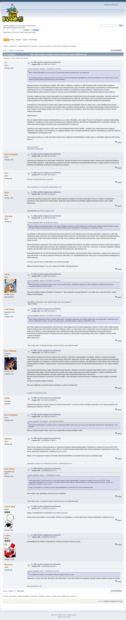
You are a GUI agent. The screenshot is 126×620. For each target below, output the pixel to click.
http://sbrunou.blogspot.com (45, 210)
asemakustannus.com (65, 463)
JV (5, 63)
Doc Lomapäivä (11, 154)
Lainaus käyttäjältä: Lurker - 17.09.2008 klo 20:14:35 (43, 571)
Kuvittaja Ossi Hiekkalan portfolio (37, 393)
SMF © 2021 (62, 615)
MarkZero (8, 565)
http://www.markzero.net (34, 586)
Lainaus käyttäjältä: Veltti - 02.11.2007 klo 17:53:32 (42, 222)
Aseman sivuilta (61, 451)
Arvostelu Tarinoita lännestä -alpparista (40, 179)
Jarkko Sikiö (9, 507)
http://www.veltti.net (33, 147)
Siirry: (99, 601)
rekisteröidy (32, 25)
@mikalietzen (31, 463)
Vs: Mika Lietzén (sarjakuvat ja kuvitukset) (46, 62)
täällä (112, 517)
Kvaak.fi (107, 5)
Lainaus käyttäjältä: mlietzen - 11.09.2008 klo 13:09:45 (43, 475)
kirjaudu (24, 25)
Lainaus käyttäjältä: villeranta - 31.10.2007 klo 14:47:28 (44, 69)
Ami (6, 173)
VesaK (7, 274)
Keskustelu (114, 5)
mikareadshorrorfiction (50, 463)
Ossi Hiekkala (10, 351)
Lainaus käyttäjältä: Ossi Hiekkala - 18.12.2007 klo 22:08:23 (45, 421)
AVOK (7, 398)
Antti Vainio (9, 309)
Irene (6, 192)
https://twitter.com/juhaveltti (35, 149)
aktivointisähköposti (12, 27)
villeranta (8, 216)
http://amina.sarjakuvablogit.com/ (51, 187)
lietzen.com (39, 463)
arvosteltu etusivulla (60, 513)
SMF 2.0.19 (54, 615)
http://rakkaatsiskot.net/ (34, 187)
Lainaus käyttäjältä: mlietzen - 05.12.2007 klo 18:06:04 (43, 280)
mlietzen (8, 439)
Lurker (7, 535)
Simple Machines (72, 615)
